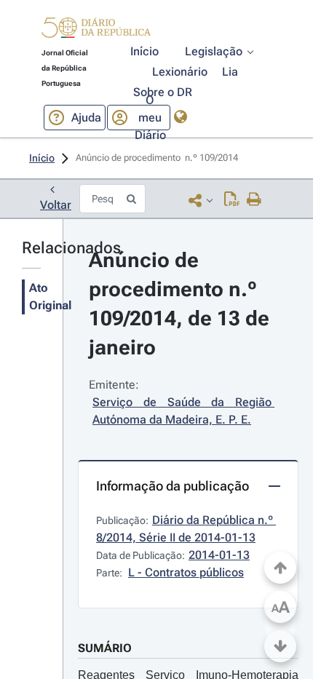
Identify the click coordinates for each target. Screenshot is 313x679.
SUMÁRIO (105, 648)
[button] (96, 29)
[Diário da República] (96, 30)
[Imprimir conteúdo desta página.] (254, 200)
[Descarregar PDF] (231, 200)
